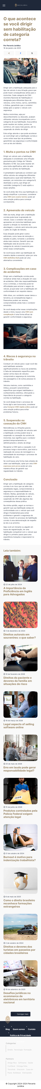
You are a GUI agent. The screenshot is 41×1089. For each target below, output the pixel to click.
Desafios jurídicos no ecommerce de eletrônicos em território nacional (19, 997)
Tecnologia (18, 1050)
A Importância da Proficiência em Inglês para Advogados (17, 591)
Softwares (22, 1063)
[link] (20, 1019)
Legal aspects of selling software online (18, 726)
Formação (28, 1050)
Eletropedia (27, 1073)
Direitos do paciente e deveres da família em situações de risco (17, 681)
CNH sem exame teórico (17, 197)
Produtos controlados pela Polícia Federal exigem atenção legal (20, 813)
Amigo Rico (12, 1063)
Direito (10, 1050)
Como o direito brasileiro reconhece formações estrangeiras (19, 903)
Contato (31, 1029)
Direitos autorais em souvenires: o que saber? (19, 636)
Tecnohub (11, 1069)
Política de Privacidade (20, 1035)
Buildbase (17, 1073)
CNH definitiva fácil (11, 258)
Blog (8, 1029)
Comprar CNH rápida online (18, 407)
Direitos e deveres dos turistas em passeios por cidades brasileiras (19, 949)
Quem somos (19, 1029)
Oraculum (20, 1069)
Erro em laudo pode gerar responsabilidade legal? (19, 769)
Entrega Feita (22, 1066)
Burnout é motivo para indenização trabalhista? (19, 858)
